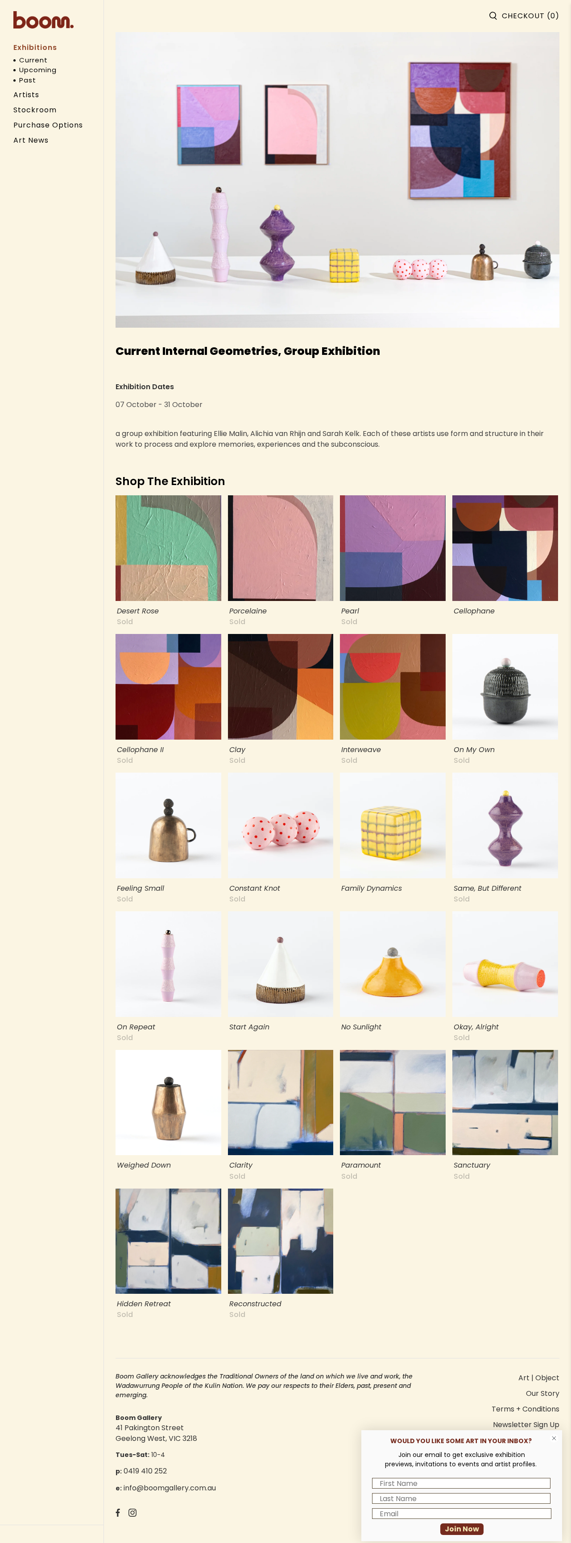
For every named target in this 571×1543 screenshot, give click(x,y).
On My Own (474, 749)
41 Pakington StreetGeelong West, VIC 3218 (156, 1433)
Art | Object (538, 1378)
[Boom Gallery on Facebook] (118, 1514)
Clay (237, 749)
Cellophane (474, 610)
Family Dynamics (371, 888)
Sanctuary (472, 1164)
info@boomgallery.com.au (170, 1488)
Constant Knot (254, 888)
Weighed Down (144, 1164)
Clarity (240, 1164)
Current (33, 60)
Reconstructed (255, 1303)
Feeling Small (140, 888)
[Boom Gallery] (43, 20)
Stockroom (35, 110)
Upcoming (38, 69)
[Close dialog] (554, 1438)
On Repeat (136, 1026)
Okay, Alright (476, 1026)
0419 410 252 (145, 1471)
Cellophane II (140, 749)
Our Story (542, 1393)
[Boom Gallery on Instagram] (132, 1514)
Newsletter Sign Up (526, 1425)
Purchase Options (48, 125)
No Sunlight (361, 1026)
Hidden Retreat (144, 1303)
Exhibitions (35, 47)
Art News (31, 140)
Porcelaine (248, 610)
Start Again (249, 1026)
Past (27, 80)
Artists (26, 95)
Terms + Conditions (525, 1409)
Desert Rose (138, 610)
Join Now (462, 1529)
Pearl (350, 610)
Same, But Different (487, 888)
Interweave (361, 749)
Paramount (361, 1164)
